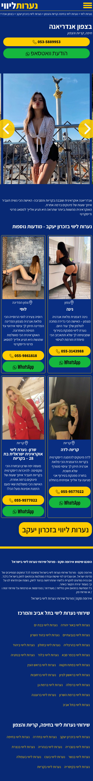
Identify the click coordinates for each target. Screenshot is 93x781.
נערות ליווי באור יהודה (75, 625)
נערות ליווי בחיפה (18, 737)
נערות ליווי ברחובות (43, 675)
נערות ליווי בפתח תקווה (74, 665)
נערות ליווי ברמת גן (50, 685)
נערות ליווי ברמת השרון (74, 695)
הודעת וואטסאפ (49, 53)
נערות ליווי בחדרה (45, 737)
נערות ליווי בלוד (48, 655)
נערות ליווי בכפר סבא (76, 655)
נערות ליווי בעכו (54, 757)
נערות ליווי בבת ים (46, 625)
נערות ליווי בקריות (49, 767)
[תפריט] (87, 5)
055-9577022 (72, 491)
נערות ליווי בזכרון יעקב (55, 529)
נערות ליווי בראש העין (41, 665)
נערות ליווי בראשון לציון (74, 675)
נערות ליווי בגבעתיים (76, 635)
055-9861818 (25, 355)
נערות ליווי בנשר (79, 757)
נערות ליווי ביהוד (24, 645)
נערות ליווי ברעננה (44, 695)
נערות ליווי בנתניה (23, 655)
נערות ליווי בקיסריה (77, 767)
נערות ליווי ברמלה (78, 685)
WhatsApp (72, 362)
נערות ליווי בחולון (49, 645)
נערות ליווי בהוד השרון (44, 635)
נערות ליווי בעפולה (28, 757)
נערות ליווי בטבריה (77, 747)
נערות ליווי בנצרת (23, 747)
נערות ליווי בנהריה (50, 747)
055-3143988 (72, 351)
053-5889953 (49, 41)
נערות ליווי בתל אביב (76, 705)
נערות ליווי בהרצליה (77, 645)
